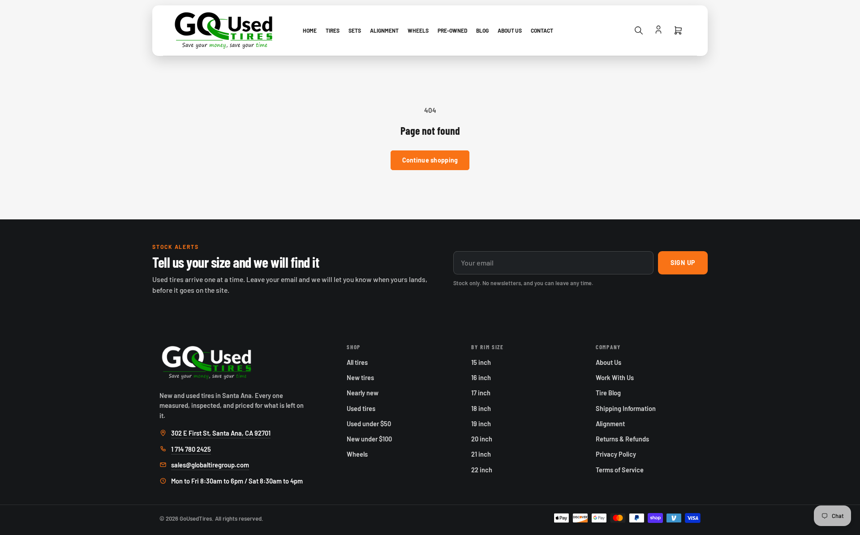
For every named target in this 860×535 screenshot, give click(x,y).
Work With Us (615, 377)
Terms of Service (620, 470)
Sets (354, 30)
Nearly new (362, 393)
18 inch (481, 408)
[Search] (639, 30)
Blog (482, 30)
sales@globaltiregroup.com (210, 465)
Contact (542, 30)
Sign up (683, 262)
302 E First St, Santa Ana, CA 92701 (221, 433)
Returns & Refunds (622, 439)
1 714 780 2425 (191, 449)
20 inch (481, 439)
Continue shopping (430, 160)
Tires (333, 30)
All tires (357, 362)
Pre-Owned (452, 30)
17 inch (480, 393)
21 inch (481, 454)
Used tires (361, 408)
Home (310, 30)
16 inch (481, 377)
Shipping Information (626, 408)
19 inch (481, 423)
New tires (360, 377)
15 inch (481, 362)
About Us (510, 30)
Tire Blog (608, 393)
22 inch (481, 470)
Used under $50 (369, 423)
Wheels (418, 30)
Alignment (384, 30)
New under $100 (369, 439)
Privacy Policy (616, 454)
